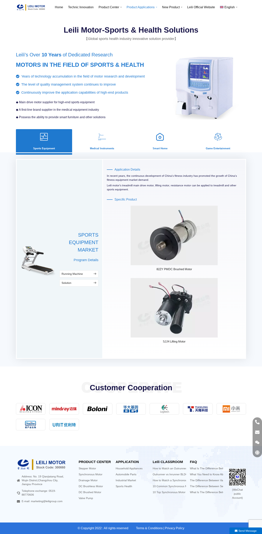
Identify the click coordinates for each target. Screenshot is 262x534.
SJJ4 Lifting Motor (174, 341)
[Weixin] (257, 442)
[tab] (44, 140)
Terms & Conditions (149, 528)
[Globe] (257, 452)
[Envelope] (257, 432)
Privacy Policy (174, 528)
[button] (78, 273)
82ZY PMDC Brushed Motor (174, 269)
